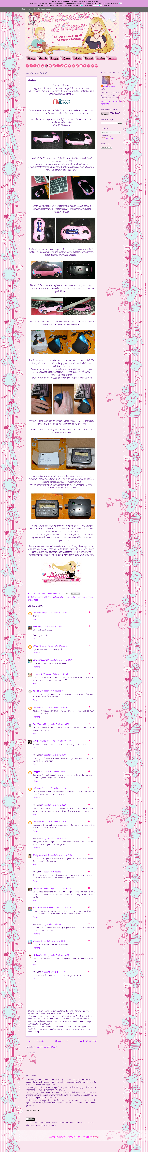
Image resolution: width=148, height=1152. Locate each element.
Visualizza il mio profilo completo (111, 102)
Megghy (36, 771)
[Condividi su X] (75, 594)
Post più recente (35, 1041)
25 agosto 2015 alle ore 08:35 (54, 838)
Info (81, 5)
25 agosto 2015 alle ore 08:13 (52, 771)
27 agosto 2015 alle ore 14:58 (61, 888)
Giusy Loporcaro (40, 855)
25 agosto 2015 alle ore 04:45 (59, 741)
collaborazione (71, 597)
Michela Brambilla (40, 888)
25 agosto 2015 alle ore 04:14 (53, 690)
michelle (36, 941)
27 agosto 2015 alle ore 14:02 (60, 855)
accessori (40, 597)
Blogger (95, 1137)
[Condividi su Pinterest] (79, 594)
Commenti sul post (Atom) (45, 1047)
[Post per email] (67, 593)
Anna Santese (46, 593)
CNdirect (48, 597)
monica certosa (39, 907)
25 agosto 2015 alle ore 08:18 (54, 788)
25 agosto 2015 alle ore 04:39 (56, 724)
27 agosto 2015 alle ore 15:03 (59, 907)
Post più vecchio (88, 1041)
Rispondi (36, 619)
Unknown (37, 612)
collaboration (58, 597)
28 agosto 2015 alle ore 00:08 (54, 972)
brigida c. (37, 690)
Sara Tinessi (38, 724)
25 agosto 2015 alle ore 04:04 (55, 674)
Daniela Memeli (39, 741)
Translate (109, 138)
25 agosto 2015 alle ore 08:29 (54, 821)
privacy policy (98, 5)
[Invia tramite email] (72, 594)
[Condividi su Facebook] (77, 594)
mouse (90, 597)
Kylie (35, 626)
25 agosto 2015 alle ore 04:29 (54, 707)
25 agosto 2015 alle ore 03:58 (60, 660)
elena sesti (37, 674)
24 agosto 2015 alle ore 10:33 (50, 626)
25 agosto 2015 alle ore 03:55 (54, 646)
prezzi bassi (33, 600)
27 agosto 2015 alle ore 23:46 (53, 941)
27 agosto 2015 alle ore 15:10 (53, 924)
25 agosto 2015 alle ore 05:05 (53, 755)
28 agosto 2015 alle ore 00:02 (56, 955)
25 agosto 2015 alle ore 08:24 (53, 805)
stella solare (38, 955)
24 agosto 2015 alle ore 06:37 (54, 612)
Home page (61, 1041)
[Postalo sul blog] (73, 594)
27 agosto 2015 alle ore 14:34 (53, 871)
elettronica (82, 597)
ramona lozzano (40, 660)
